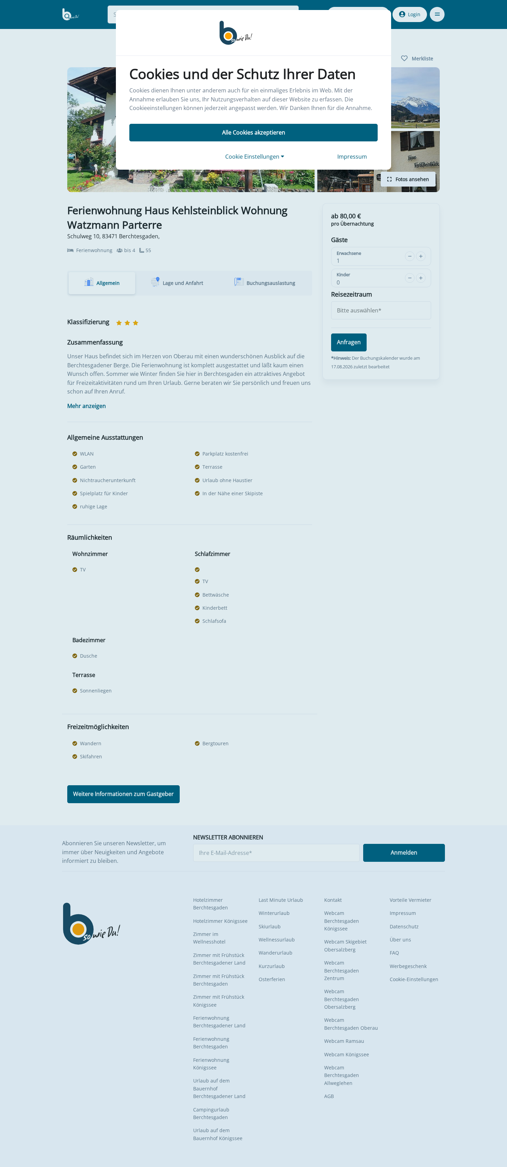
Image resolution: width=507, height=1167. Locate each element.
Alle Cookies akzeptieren (253, 132)
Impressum (352, 156)
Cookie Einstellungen (253, 156)
